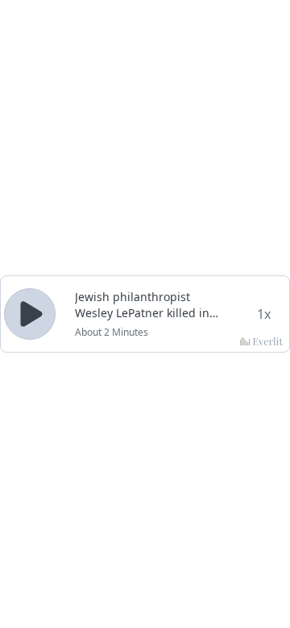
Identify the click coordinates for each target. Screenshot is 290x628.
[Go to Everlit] (261, 341)
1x (264, 314)
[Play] (30, 314)
